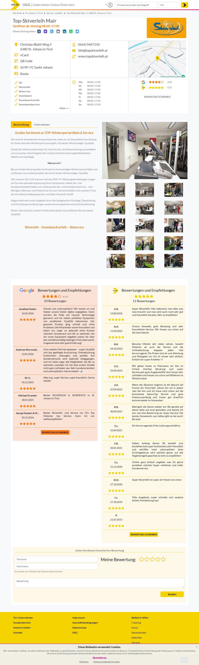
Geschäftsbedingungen (85, 622)
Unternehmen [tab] (42, 124)
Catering (136, 622)
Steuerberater (139, 632)
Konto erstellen (22, 627)
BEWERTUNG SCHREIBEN (157, 96)
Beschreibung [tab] (21, 124)
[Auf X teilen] (51, 31)
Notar (135, 627)
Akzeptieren (99, 657)
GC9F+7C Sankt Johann (36, 67)
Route (24, 74)
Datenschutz (79, 627)
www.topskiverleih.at (93, 56)
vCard (24, 55)
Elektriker (137, 637)
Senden (172, 594)
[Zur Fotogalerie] (144, 151)
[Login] (109, 4)
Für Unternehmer (23, 617)
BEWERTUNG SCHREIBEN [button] (55, 432)
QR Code (26, 61)
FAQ (74, 632)
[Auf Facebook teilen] (39, 31)
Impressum (78, 617)
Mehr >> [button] (64, 108)
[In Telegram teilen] (77, 31)
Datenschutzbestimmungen (106, 661)
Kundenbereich (22, 622)
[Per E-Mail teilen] (58, 31)
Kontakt (17, 632)
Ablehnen (84, 661)
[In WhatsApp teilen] (71, 31)
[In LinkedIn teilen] (64, 31)
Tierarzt (136, 642)
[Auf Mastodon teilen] (45, 31)
